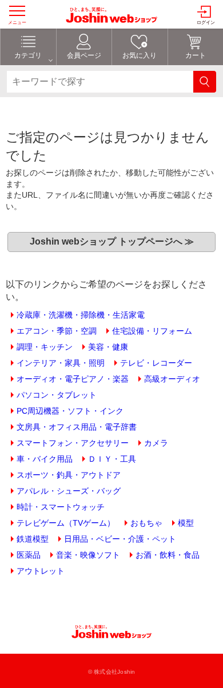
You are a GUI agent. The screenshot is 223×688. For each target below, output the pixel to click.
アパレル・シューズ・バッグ (69, 490)
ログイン (206, 22)
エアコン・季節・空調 (57, 330)
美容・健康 (108, 346)
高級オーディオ (172, 378)
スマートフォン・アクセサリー (73, 442)
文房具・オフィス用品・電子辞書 (77, 426)
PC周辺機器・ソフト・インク (70, 410)
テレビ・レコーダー (156, 362)
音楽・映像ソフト (88, 554)
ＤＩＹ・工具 (112, 458)
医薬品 (29, 554)
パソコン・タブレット (57, 394)
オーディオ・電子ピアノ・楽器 (73, 378)
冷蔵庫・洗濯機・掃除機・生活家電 (81, 314)
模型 (186, 522)
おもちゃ (146, 522)
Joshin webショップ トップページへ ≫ (112, 241)
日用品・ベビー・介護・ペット (120, 538)
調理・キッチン (45, 346)
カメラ (156, 442)
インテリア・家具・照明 (61, 362)
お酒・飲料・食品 (168, 554)
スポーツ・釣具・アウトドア (69, 474)
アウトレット (41, 570)
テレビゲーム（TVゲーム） (66, 522)
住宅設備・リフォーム (152, 330)
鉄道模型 (33, 538)
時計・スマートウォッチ (61, 506)
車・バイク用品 (45, 458)
